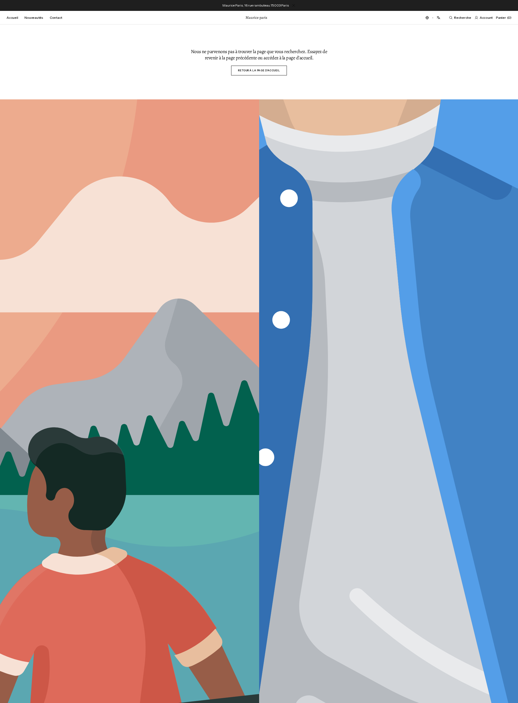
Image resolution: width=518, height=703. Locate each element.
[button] (427, 18)
